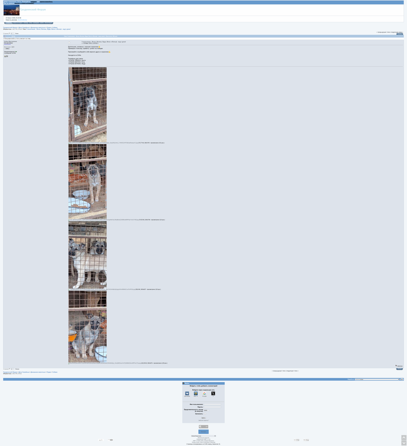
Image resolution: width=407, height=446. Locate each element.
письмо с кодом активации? (24, 3)
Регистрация (48, 22)
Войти (42, 22)
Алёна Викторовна (10, 41)
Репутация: (7, 47)
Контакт (203, 432)
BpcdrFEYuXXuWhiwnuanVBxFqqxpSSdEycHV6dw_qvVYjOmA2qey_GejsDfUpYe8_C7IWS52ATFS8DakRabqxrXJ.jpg (103, 143)
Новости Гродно (17, 22)
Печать (400, 34)
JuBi (13, 29)
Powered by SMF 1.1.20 (203, 439)
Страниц (6, 33)
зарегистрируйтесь (46, 1)
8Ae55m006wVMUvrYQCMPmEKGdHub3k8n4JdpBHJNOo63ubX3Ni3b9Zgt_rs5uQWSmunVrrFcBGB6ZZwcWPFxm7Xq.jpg (105, 363)
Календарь (36, 22)
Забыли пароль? (204, 420)
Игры (30, 22)
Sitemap (212, 442)
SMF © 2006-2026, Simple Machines (203, 441)
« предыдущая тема (383, 32)
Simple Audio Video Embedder (201, 442)
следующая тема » (396, 32)
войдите (33, 1)
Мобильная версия (203, 438)
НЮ (16, 29)
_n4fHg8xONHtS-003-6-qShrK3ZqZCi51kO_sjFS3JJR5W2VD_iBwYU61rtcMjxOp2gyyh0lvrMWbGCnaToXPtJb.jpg (102, 289)
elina (19, 29)
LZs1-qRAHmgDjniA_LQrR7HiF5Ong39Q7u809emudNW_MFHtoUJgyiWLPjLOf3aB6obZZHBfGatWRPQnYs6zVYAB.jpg (104, 220)
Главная (9, 22)
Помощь (26, 22)
